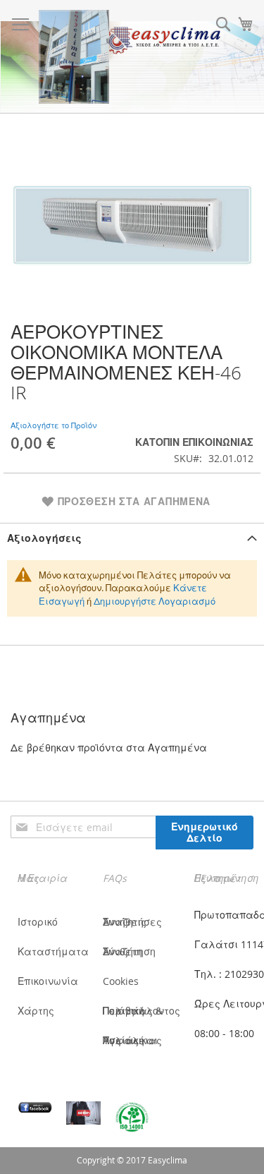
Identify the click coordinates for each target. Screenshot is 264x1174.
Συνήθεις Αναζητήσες (132, 921)
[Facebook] (35, 1107)
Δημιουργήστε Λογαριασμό (154, 601)
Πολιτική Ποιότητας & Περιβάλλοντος (141, 1010)
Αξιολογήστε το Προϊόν (53, 425)
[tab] (132, 538)
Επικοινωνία (48, 981)
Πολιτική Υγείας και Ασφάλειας (132, 1040)
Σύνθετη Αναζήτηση (129, 951)
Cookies (121, 981)
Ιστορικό (38, 921)
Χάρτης (36, 1010)
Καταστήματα (53, 951)
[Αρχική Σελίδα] (74, 57)
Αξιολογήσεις (44, 538)
